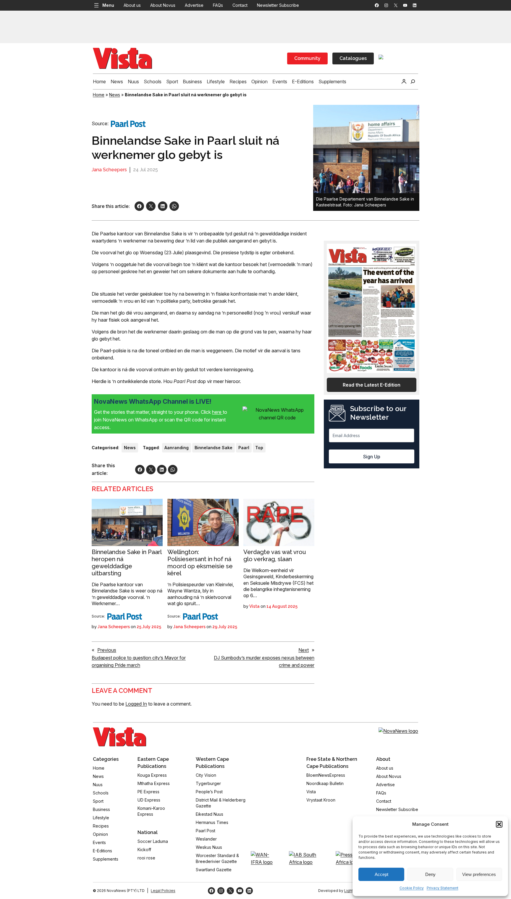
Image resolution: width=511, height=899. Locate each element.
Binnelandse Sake (213, 447)
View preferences (479, 874)
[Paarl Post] (128, 123)
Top (259, 447)
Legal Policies (163, 890)
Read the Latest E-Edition (371, 385)
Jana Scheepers (109, 169)
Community (307, 58)
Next (303, 650)
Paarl (243, 447)
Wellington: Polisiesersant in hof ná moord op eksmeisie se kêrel (200, 562)
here (217, 412)
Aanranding (176, 447)
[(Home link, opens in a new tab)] (119, 736)
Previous (106, 650)
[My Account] (403, 81)
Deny (430, 874)
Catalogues (353, 58)
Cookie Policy (412, 888)
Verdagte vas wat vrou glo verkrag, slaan (274, 555)
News (114, 94)
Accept (381, 874)
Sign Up (371, 457)
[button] (499, 824)
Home (98, 94)
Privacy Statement (442, 888)
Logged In (136, 704)
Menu (108, 5)
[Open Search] (412, 81)
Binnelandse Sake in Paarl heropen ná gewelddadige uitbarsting (126, 562)
